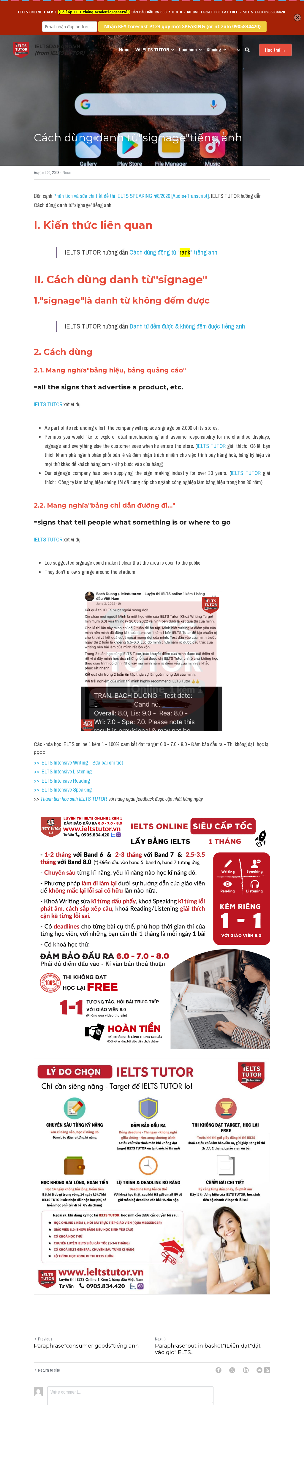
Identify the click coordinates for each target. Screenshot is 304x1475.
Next (158, 1339)
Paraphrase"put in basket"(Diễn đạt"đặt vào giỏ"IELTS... (208, 1349)
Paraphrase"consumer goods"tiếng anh (86, 1346)
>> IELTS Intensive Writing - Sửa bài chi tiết (78, 762)
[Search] (247, 50)
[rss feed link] (267, 1370)
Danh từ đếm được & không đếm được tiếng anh (187, 326)
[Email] (259, 1370)
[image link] (21, 49)
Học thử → (275, 50)
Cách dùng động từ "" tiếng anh (173, 252)
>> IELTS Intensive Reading (62, 780)
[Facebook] (218, 1370)
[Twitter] (232, 1370)
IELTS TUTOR (48, 404)
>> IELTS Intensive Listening (63, 771)
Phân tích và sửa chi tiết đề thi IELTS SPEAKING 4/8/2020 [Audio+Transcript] (131, 196)
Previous (45, 1339)
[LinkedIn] (246, 1370)
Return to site (49, 1370)
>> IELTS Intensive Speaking (63, 789)
